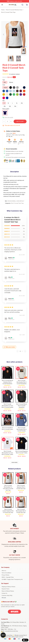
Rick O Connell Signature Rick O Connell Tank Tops (20, 487)
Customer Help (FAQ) (7, 595)
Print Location (5, 108)
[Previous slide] (3, 34)
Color (3, 84)
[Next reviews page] (25, 351)
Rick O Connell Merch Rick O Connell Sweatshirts (21, 405)
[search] (22, 5)
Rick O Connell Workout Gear (14, 9)
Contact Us (4, 593)
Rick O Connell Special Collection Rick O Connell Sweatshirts (7, 382)
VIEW (7, 377)
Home (3, 9)
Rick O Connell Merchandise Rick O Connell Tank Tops (21, 511)
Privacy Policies (5, 575)
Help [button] (26, 640)
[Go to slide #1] (10, 58)
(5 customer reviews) (14, 74)
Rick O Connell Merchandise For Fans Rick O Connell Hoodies (7, 405)
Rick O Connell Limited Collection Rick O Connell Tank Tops (8, 511)
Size (3, 100)
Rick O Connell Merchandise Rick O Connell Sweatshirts (22, 382)
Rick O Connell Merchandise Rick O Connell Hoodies (22, 429)
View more (14, 462)
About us (4, 570)
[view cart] (27, 5)
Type (3, 79)
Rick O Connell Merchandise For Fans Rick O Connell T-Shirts (7, 453)
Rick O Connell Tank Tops (8, 12)
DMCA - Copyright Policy (8, 577)
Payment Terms (5, 588)
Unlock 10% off (3, 635)
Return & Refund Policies (8, 591)
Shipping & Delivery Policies (8, 586)
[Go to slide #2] (18, 58)
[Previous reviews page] (17, 351)
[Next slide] (25, 34)
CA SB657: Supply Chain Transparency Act (12, 579)
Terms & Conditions (6, 572)
